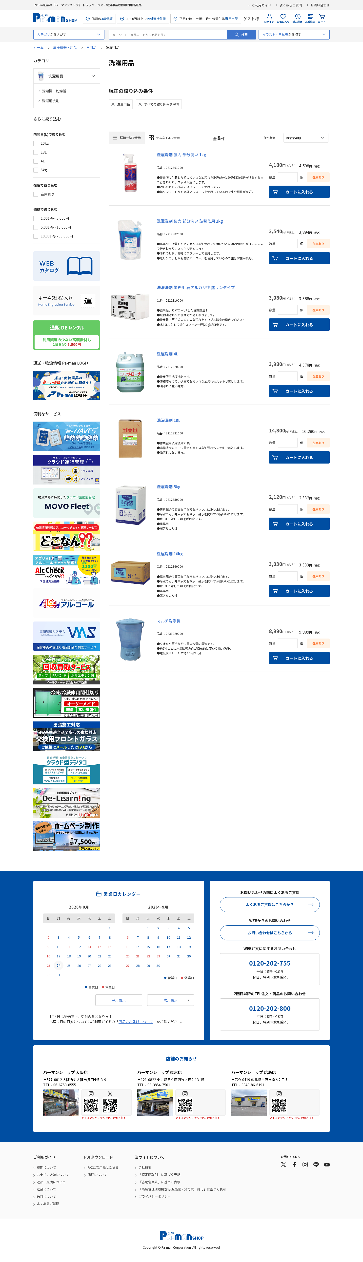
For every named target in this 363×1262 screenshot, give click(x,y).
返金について (46, 1189)
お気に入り (283, 21)
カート (321, 21)
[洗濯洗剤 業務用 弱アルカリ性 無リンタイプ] (130, 306)
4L (43, 160)
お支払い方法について (53, 1174)
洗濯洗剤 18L (169, 420)
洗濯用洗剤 (50, 100)
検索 (244, 34)
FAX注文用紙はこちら (103, 1167)
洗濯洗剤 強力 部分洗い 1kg (181, 154)
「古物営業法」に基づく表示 (159, 1182)
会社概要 (145, 1167)
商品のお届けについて (136, 1021)
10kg (45, 143)
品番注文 (310, 21)
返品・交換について (51, 1182)
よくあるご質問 (291, 5)
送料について (46, 1196)
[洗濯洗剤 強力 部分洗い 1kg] (130, 173)
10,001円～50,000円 (57, 235)
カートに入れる (299, 192)
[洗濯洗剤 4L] (130, 372)
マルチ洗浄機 (169, 621)
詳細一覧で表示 (130, 138)
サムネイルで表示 (168, 138)
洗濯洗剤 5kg (169, 486)
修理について (97, 1174)
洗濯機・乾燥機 (54, 91)
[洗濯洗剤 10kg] (130, 572)
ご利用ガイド (261, 5)
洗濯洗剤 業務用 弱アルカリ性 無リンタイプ (196, 287)
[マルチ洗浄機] (130, 639)
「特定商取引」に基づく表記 (159, 1174)
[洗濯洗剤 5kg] (130, 505)
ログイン (269, 21)
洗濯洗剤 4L (167, 354)
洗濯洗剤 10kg (170, 554)
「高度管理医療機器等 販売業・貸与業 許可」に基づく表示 (182, 1189)
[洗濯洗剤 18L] (130, 439)
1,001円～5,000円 (55, 218)
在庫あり (48, 194)
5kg (44, 169)
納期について (46, 1167)
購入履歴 (297, 21)
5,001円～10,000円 (56, 227)
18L (44, 152)
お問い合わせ (320, 5)
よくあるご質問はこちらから (270, 904)
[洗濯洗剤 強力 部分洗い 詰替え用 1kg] (130, 239)
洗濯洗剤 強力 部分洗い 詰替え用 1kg (190, 221)
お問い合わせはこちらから (270, 932)
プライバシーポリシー (155, 1196)
